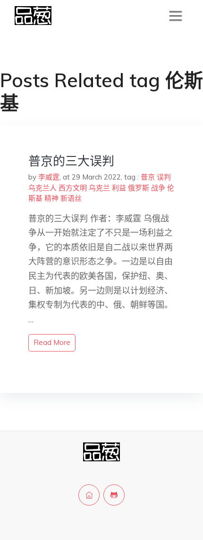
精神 (51, 198)
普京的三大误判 (71, 161)
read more (52, 342)
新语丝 (71, 198)
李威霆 (48, 176)
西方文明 (73, 187)
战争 (158, 187)
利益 (119, 187)
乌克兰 (99, 187)
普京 (148, 176)
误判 (164, 176)
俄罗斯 (138, 187)
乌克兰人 (42, 187)
